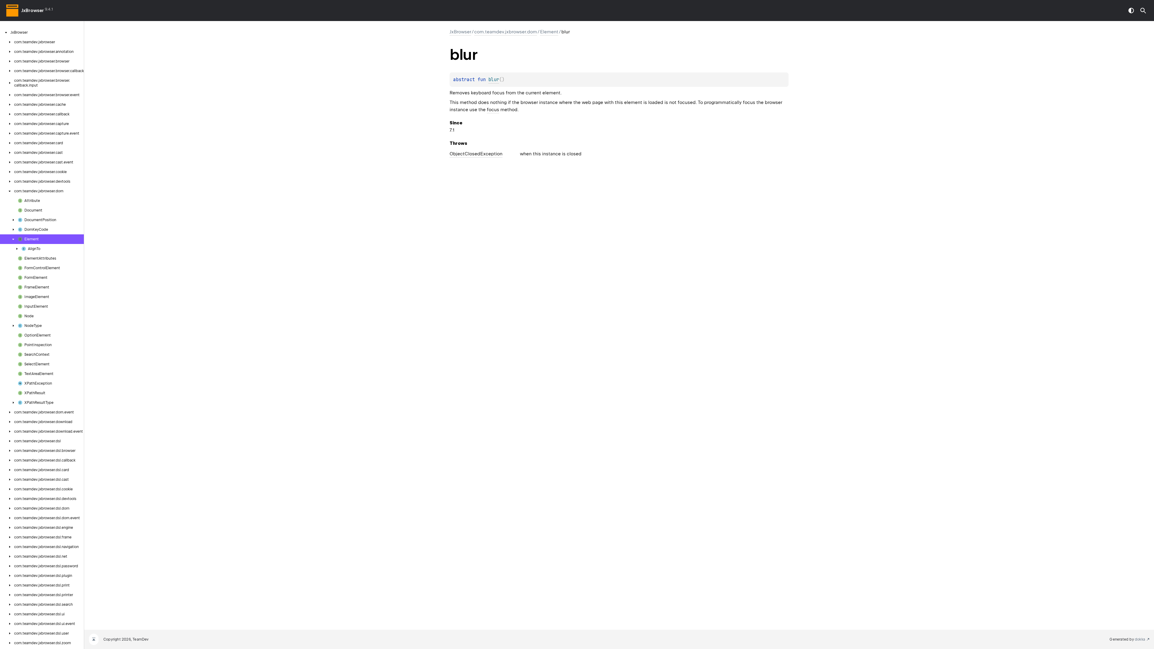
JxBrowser (32, 10)
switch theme (1131, 11)
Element (549, 32)
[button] (1143, 11)
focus (493, 109)
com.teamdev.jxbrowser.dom (505, 32)
